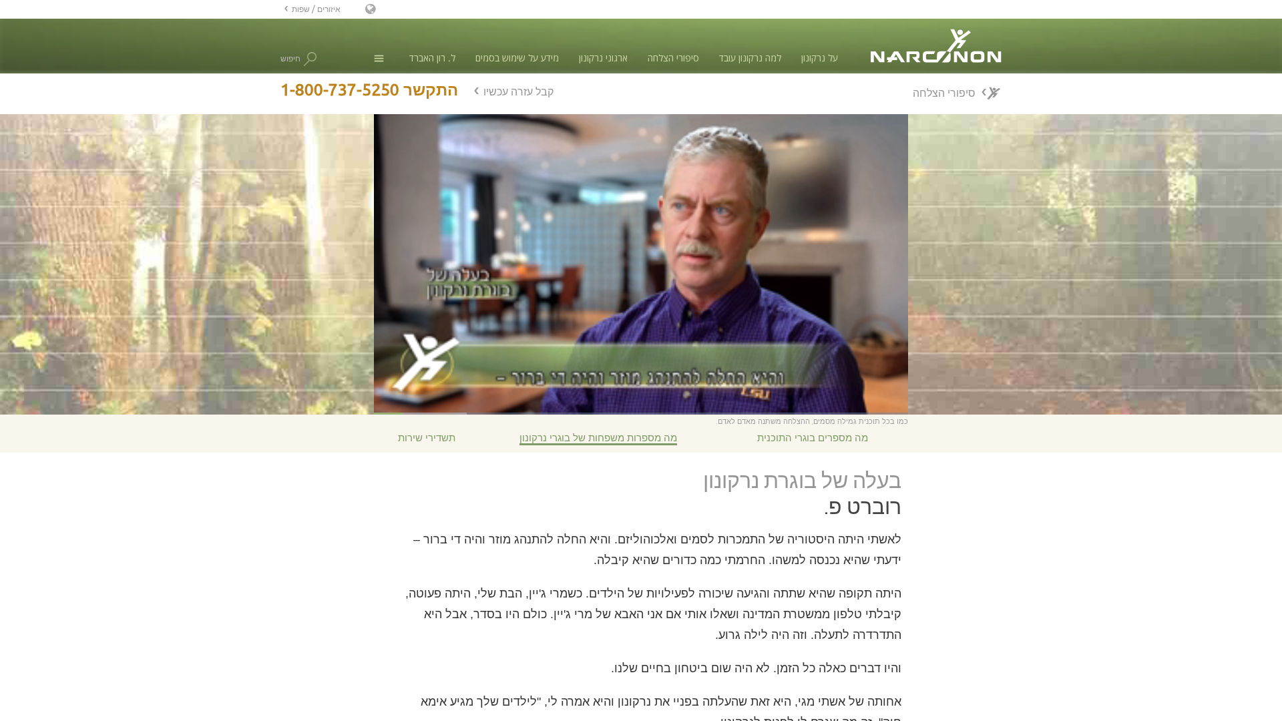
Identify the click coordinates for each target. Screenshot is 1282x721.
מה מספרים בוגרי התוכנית (812, 437)
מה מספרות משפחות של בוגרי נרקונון (598, 437)
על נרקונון (819, 57)
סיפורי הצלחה (673, 57)
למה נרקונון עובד (750, 57)
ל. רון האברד (432, 57)
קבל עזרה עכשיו (518, 91)
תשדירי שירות (426, 437)
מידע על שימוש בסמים (517, 57)
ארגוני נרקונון (603, 57)
